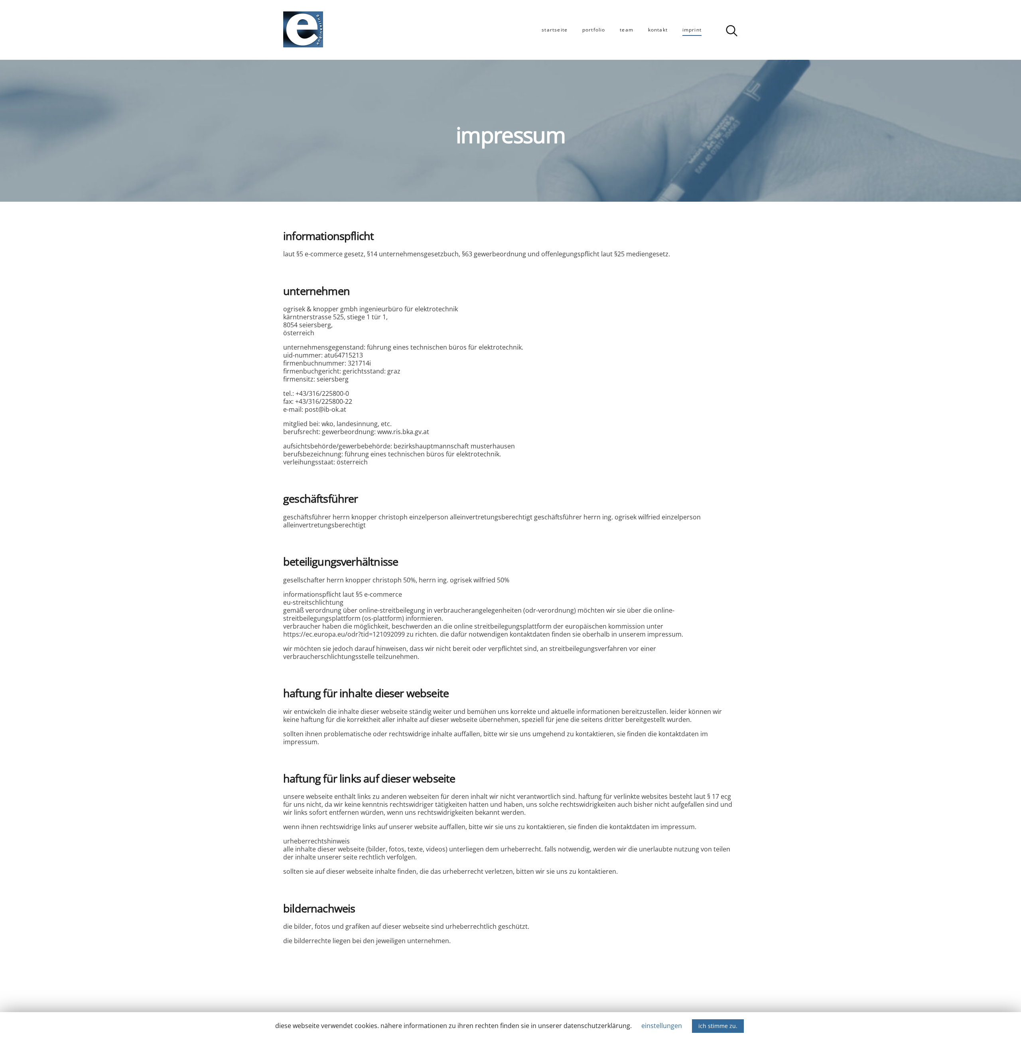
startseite (555, 29)
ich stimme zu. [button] (717, 1026)
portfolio (593, 29)
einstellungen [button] (661, 1025)
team (626, 29)
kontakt (658, 29)
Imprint (692, 29)
